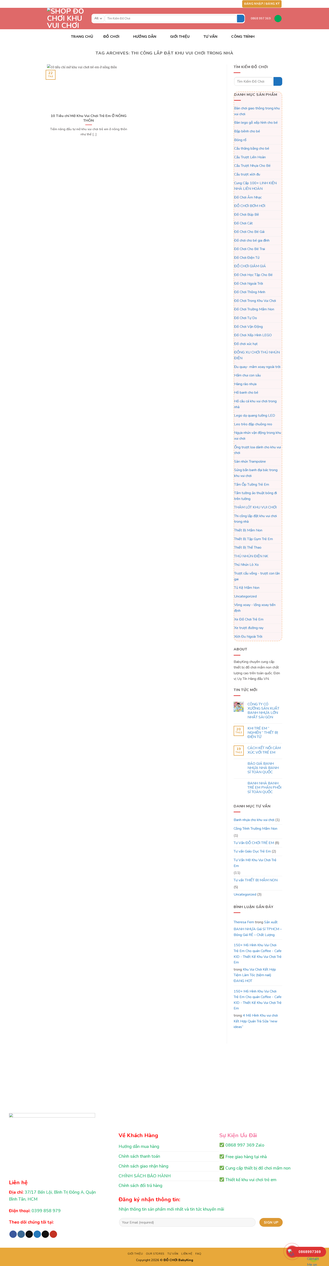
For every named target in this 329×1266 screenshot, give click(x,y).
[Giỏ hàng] (278, 18)
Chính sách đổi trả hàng (140, 1186)
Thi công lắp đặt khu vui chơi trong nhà (255, 519)
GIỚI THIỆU (135, 1254)
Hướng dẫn (144, 36)
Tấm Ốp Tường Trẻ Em (251, 484)
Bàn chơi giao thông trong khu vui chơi (257, 111)
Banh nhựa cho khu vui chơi (254, 819)
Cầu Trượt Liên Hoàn (250, 157)
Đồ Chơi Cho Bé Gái (249, 231)
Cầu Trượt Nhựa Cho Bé (252, 165)
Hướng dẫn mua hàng (139, 1146)
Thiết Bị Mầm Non (248, 530)
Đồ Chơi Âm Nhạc (248, 197)
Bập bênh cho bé (247, 131)
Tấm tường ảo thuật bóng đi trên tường (255, 496)
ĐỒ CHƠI (111, 36)
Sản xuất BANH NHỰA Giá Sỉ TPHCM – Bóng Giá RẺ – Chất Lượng (258, 928)
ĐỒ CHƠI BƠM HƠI (249, 206)
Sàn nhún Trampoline (250, 461)
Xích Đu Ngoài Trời (248, 636)
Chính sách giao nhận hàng (143, 1166)
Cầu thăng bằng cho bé (251, 148)
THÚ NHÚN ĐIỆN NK (251, 556)
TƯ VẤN (210, 36)
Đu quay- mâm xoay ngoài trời (257, 366)
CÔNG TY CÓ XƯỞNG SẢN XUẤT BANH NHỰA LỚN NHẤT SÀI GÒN (263, 710)
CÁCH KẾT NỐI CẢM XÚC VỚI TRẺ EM (263, 750)
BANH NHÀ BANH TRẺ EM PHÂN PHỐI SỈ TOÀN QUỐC (264, 787)
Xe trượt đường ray (248, 627)
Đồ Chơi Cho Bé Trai (249, 249)
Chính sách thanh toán (139, 1156)
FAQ (198, 1254)
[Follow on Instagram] (218, 3)
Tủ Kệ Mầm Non (246, 587)
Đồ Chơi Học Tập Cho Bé (253, 274)
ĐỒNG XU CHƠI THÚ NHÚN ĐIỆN (257, 355)
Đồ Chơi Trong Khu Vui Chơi (255, 300)
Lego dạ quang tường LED (254, 415)
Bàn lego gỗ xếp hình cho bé (256, 122)
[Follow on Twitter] (226, 3)
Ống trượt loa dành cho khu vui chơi (257, 450)
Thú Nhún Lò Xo (246, 564)
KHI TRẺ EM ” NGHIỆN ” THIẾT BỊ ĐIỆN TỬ (262, 732)
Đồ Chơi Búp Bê (246, 214)
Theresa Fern (244, 922)
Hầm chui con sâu (247, 375)
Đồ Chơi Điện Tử (246, 257)
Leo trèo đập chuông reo (253, 424)
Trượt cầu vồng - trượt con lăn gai (257, 576)
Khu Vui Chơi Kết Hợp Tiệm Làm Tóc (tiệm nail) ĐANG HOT (255, 975)
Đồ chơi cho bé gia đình (251, 240)
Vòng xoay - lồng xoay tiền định (255, 608)
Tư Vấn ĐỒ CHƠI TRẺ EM (254, 842)
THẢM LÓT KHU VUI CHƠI (255, 507)
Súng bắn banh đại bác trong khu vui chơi (256, 473)
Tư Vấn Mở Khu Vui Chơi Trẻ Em (255, 863)
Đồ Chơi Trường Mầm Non (254, 309)
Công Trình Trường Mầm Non (255, 828)
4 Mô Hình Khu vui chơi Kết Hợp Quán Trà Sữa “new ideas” (256, 1021)
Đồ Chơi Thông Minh (249, 292)
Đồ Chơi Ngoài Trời (248, 283)
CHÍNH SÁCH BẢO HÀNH (145, 1176)
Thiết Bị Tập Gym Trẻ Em (253, 539)
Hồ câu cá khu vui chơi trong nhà (255, 404)
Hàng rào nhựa (245, 384)
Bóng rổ (240, 140)
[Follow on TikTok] (222, 3)
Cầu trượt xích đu (247, 174)
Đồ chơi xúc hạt (246, 343)
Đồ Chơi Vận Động (248, 326)
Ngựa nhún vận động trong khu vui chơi (257, 435)
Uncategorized (245, 596)
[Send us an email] (231, 3)
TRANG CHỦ (82, 36)
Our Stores (155, 1254)
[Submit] (240, 18)
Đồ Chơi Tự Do (245, 317)
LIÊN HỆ (186, 1254)
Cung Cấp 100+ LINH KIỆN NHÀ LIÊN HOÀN (255, 186)
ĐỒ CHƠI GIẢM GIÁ (250, 266)
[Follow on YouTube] (235, 3)
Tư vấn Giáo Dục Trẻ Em (252, 851)
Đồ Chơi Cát (243, 223)
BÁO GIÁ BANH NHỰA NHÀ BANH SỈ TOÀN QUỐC (262, 768)
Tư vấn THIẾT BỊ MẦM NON (256, 880)
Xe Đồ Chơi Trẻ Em (248, 619)
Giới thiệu (180, 36)
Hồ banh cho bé (246, 392)
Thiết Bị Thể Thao (247, 547)
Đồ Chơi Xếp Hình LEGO (253, 335)
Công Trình (242, 36)
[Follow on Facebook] (213, 3)
